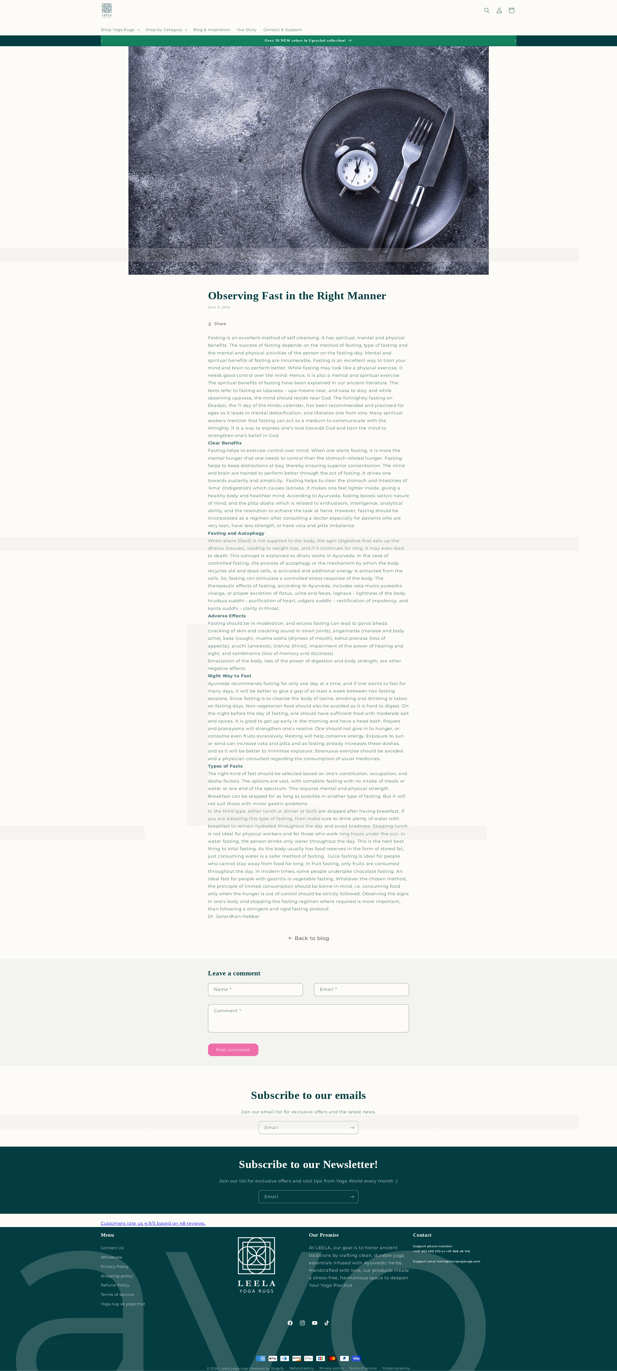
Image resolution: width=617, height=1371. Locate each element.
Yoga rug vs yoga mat (123, 1303)
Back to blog (312, 938)
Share (220, 323)
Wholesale (111, 1257)
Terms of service (117, 1294)
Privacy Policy (115, 1266)
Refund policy (302, 1368)
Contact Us (112, 1247)
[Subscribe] (352, 1127)
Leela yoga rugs (234, 1368)
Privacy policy (332, 1368)
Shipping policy (117, 1275)
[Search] (487, 10)
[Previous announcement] (101, 40)
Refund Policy (115, 1285)
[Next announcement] (515, 40)
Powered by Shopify (266, 1368)
